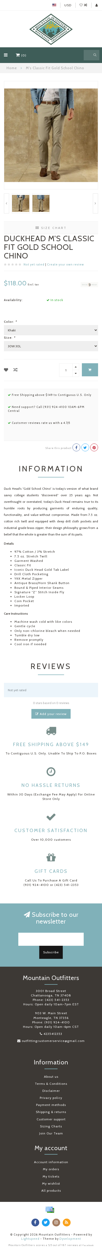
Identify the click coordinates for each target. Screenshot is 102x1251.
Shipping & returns (51, 1112)
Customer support (51, 1119)
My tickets (51, 1176)
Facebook (88, 1245)
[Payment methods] (49, 1210)
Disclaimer (51, 1091)
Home (12, 68)
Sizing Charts (51, 1126)
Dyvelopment (70, 1239)
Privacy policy (51, 1098)
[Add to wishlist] (6, 369)
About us (51, 1077)
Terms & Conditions (51, 1084)
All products (51, 1190)
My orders (51, 1169)
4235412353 (52, 1034)
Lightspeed (30, 1239)
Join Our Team (51, 1133)
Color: (10, 322)
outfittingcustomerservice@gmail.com (53, 1041)
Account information (51, 1162)
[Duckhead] (89, 284)
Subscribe (51, 952)
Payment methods (51, 1105)
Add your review (53, 714)
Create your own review (65, 264)
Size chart (53, 228)
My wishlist (51, 1183)
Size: (9, 337)
